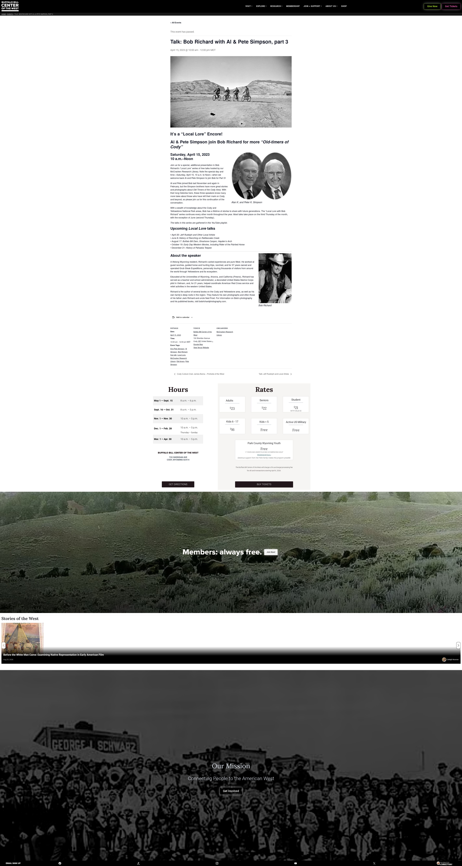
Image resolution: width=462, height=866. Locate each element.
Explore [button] (260, 6)
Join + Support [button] (312, 6)
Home (3, 14)
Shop (344, 6)
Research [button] (275, 6)
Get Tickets (451, 6)
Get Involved (231, 791)
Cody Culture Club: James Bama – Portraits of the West (200, 373)
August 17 (176, 241)
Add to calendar (182, 317)
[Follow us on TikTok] (138, 863)
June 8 (175, 237)
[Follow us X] (374, 863)
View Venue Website (201, 347)
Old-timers (180, 361)
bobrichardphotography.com (212, 301)
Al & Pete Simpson (177, 348)
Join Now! (271, 552)
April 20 (175, 234)
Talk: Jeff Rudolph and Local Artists (274, 373)
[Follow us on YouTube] (295, 863)
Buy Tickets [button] (264, 484)
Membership (293, 6)
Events (10, 14)
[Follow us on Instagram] (217, 863)
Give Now (432, 6)
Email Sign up (13, 863)
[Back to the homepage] (10, 6)
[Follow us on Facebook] (60, 863)
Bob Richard (182, 352)
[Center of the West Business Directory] (444, 863)
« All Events (175, 22)
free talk (173, 355)
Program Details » (264, 455)
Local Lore (181, 355)
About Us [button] (331, 6)
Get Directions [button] (178, 484)
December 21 (178, 247)
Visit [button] (248, 6)
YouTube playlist (219, 222)
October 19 (177, 244)
